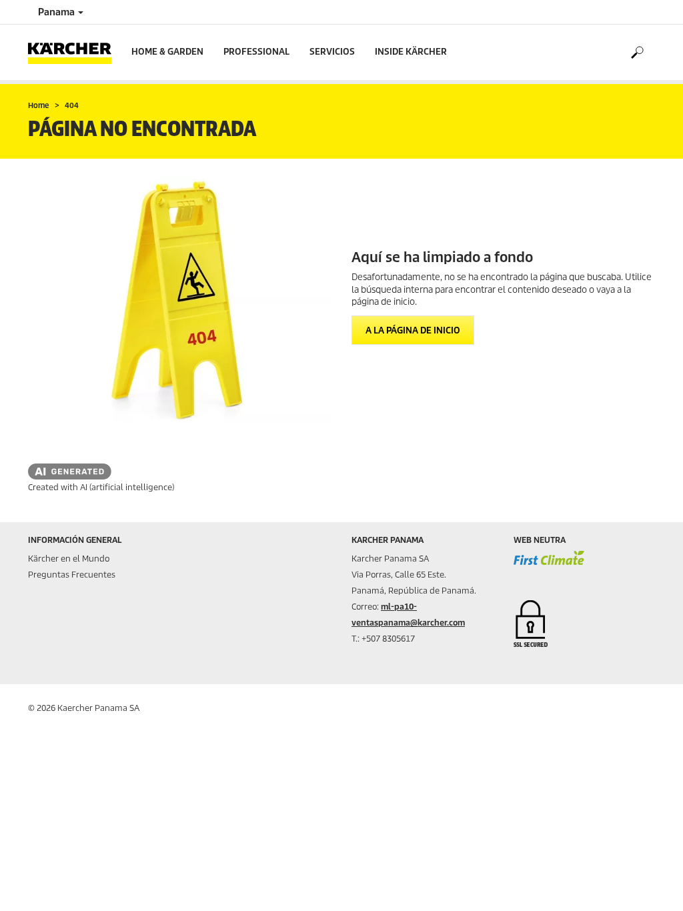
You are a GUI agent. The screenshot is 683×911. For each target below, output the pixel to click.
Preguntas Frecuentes (71, 575)
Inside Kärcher (411, 51)
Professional (256, 51)
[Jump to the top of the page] (649, 885)
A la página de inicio (413, 330)
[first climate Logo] (549, 565)
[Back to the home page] (74, 52)
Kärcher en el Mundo (68, 559)
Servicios (332, 51)
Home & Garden (167, 51)
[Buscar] (636, 52)
